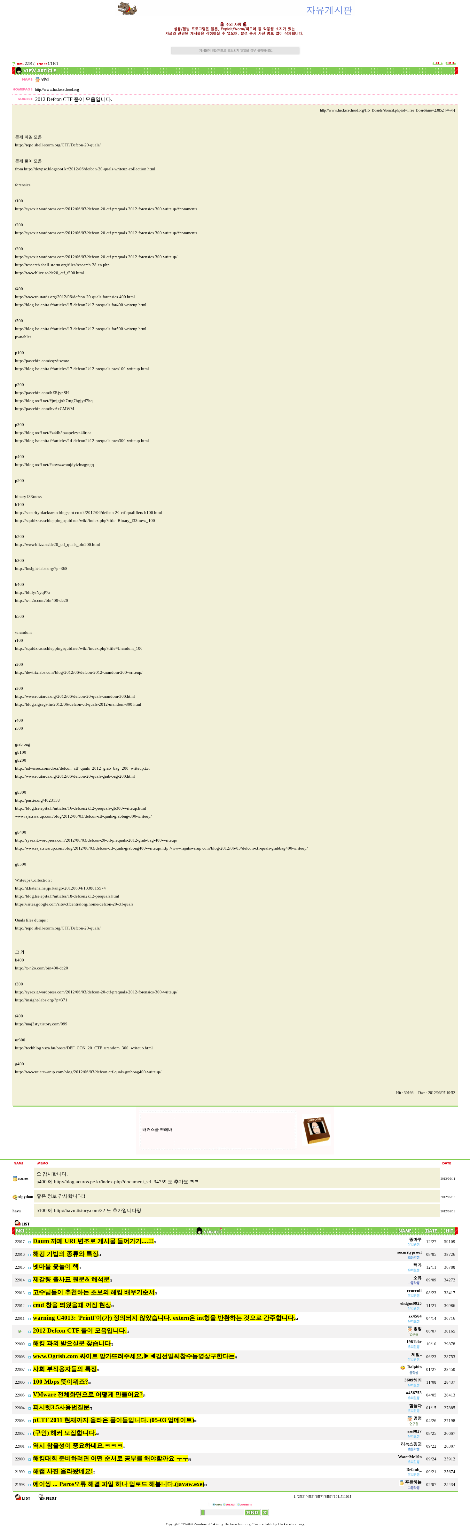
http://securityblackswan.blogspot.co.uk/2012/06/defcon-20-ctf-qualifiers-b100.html (88, 512)
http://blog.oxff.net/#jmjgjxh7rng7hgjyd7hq (54, 400)
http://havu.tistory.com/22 (79, 1210)
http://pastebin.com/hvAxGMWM (44, 408)
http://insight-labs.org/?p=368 (41, 568)
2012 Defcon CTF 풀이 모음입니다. (80, 1330)
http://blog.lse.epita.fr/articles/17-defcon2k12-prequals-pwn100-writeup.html (82, 368)
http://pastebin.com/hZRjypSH (42, 392)
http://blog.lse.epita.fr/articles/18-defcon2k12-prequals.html (67, 896)
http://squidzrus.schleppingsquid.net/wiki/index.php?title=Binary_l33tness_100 (85, 520)
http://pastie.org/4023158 (37, 800)
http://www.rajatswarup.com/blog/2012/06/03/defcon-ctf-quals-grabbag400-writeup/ (88, 1071)
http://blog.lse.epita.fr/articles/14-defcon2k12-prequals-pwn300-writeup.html (82, 440)
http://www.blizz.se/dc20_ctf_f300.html (49, 272)
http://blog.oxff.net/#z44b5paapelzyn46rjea (53, 432)
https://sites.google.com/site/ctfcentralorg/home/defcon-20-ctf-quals (74, 904)
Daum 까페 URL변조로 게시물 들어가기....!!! (93, 1241)
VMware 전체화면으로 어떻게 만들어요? (88, 1394)
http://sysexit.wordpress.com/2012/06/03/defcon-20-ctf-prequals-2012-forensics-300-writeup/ (96, 256)
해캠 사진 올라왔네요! (63, 1471)
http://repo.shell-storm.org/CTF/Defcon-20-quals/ (58, 145)
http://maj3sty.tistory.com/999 (41, 1024)
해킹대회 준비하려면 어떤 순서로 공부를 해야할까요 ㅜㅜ (110, 1458)
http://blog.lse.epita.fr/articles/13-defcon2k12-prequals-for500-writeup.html (80, 328)
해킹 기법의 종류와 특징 (65, 1253)
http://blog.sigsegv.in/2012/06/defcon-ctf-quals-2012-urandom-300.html (78, 704)
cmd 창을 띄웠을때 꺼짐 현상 (72, 1305)
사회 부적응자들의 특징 (65, 1368)
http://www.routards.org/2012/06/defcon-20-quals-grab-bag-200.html (75, 776)
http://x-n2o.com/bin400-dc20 (41, 600)
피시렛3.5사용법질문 (61, 1407)
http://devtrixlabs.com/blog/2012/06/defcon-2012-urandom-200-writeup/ (79, 672)
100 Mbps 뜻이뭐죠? (60, 1381)
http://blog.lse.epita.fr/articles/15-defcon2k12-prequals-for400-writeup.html (80, 304)
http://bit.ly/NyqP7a (32, 592)
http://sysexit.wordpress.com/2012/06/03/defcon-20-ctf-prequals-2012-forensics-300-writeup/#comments (106, 208)
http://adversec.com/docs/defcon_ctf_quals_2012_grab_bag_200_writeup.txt (82, 768)
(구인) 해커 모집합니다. (64, 1432)
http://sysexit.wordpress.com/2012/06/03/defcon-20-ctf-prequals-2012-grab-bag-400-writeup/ (96, 840)
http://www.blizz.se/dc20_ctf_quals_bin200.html (57, 544)
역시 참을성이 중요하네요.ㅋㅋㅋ (78, 1445)
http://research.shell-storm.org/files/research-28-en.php (62, 264)
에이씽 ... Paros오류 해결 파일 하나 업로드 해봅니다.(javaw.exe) (118, 1484)
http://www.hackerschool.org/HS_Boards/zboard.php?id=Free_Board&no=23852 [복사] (387, 110)
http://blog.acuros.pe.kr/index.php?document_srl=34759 (110, 1181)
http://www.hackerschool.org (57, 89)
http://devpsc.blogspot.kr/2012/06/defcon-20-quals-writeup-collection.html (89, 169)
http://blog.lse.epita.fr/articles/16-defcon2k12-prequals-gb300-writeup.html (80, 808)
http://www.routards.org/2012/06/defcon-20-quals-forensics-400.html (75, 296)
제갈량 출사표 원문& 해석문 (71, 1279)
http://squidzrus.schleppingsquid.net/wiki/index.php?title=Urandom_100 (79, 648)
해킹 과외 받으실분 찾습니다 (72, 1343)
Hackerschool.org (237, 1524)
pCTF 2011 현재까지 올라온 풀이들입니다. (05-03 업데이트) (113, 1420)
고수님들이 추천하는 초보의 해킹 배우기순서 (94, 1292)
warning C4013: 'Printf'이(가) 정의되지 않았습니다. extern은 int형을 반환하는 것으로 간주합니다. (164, 1317)
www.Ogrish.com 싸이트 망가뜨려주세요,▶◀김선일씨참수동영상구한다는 (134, 1356)
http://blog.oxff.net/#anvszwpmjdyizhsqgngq (54, 464)
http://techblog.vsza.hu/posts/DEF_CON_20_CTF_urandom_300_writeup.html (84, 1048)
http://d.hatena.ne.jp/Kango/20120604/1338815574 (60, 888)
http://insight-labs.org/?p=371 (41, 1000)
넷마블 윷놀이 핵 (56, 1266)
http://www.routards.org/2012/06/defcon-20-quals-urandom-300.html (75, 696)
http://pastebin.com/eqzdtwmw (42, 360)
